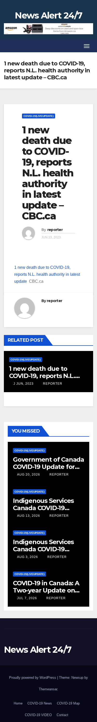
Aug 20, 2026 (28, 474)
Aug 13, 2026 (28, 516)
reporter (55, 229)
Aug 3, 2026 (27, 557)
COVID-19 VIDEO (38, 715)
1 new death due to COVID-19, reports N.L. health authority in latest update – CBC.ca (47, 173)
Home (18, 703)
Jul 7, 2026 (27, 598)
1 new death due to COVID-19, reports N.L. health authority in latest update (47, 274)
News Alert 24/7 (48, 15)
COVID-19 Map (68, 703)
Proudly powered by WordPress (33, 678)
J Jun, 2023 (23, 383)
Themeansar (48, 689)
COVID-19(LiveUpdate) (39, 116)
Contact (62, 715)
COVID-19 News (39, 703)
